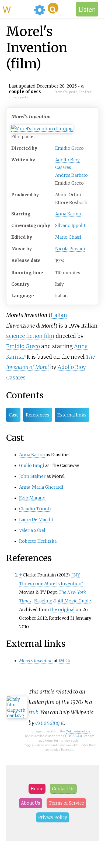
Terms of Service (66, 803)
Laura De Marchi (36, 519)
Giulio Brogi (31, 465)
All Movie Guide (74, 600)
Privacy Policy (52, 817)
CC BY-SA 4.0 (72, 735)
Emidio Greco (69, 148)
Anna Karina (68, 213)
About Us (30, 803)
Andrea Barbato (71, 175)
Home (37, 788)
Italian (59, 315)
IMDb (64, 660)
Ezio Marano (32, 498)
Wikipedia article (78, 731)
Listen (87, 9)
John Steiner (32, 476)
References (37, 415)
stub (33, 712)
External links (71, 415)
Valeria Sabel (32, 530)
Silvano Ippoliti (71, 225)
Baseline (43, 600)
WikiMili (17, 9)
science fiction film (30, 336)
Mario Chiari (68, 237)
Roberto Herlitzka (38, 541)
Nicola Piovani (70, 248)
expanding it (49, 722)
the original (62, 609)
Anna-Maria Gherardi (41, 487)
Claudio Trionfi (35, 508)
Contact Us (63, 788)
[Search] (53, 8)
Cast (13, 415)
